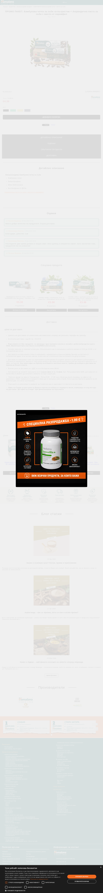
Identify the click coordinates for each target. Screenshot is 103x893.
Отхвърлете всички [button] (82, 881)
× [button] (100, 867)
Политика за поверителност (39, 879)
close (86, 410)
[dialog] (51, 879)
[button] (35, 890)
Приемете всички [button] (81, 876)
